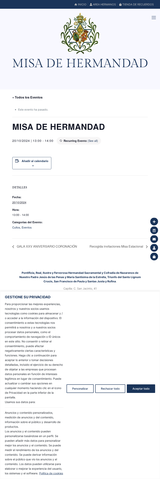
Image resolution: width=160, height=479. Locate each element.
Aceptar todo (140, 388)
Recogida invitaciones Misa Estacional (117, 246)
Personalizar (80, 388)
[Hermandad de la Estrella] (80, 33)
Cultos (16, 227)
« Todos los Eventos (27, 97)
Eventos (27, 227)
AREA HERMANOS (104, 4)
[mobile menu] (153, 17)
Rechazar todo (110, 388)
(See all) (93, 141)
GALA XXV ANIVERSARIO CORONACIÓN (46, 246)
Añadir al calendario (35, 161)
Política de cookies (51, 473)
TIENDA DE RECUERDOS (138, 4)
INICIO (81, 4)
